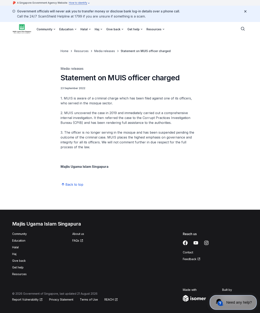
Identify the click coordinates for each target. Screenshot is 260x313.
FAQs (75, 240)
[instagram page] (206, 242)
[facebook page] (185, 242)
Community (19, 234)
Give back (19, 260)
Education (18, 240)
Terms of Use (89, 299)
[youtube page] (195, 242)
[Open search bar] (243, 29)
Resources (81, 51)
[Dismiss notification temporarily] (245, 11)
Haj (14, 254)
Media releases (104, 51)
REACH (109, 299)
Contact (188, 252)
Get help (18, 267)
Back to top (74, 184)
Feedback (189, 259)
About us (78, 234)
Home (64, 51)
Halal (15, 247)
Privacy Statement (61, 299)
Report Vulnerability (25, 299)
